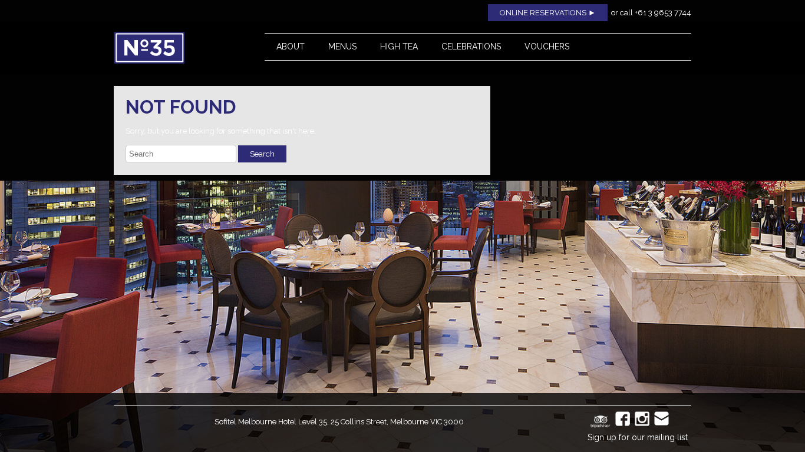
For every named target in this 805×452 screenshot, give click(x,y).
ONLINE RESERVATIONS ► (548, 12)
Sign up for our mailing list (638, 437)
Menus (342, 46)
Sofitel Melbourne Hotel (255, 421)
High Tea (399, 46)
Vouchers (546, 46)
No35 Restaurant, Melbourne (176, 47)
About (290, 46)
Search (262, 153)
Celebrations (471, 46)
